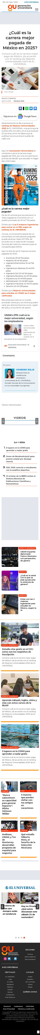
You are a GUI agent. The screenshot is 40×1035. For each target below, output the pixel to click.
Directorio (7, 1006)
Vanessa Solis (19, 101)
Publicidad (30, 1006)
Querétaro (30, 979)
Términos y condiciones (26, 1009)
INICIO (4, 98)
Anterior (2, 906)
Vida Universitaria (30, 959)
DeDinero (10, 987)
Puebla (30, 976)
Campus (12, 98)
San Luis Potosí (30, 982)
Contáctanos (18, 1006)
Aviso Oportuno (10, 997)
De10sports (10, 984)
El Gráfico (10, 982)
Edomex (10, 992)
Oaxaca (30, 984)
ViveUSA (10, 989)
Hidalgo (30, 987)
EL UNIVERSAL (10, 976)
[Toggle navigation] (36, 9)
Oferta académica (30, 957)
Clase (10, 979)
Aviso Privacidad (9, 1009)
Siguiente (37, 906)
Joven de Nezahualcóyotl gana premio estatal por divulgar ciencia (20, 459)
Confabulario (10, 994)
